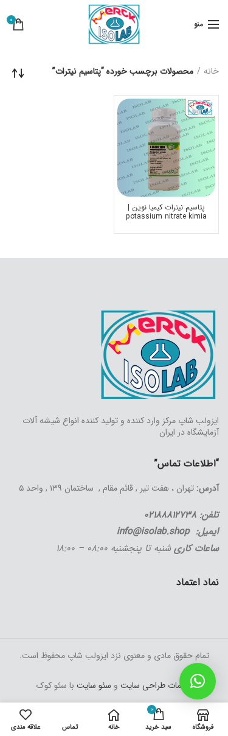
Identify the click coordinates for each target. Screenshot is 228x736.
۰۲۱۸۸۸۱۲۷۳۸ (170, 515)
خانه (211, 72)
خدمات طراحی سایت (155, 685)
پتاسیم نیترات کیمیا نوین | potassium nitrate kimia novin (166, 216)
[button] (197, 681)
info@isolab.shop (153, 531)
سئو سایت (94, 685)
